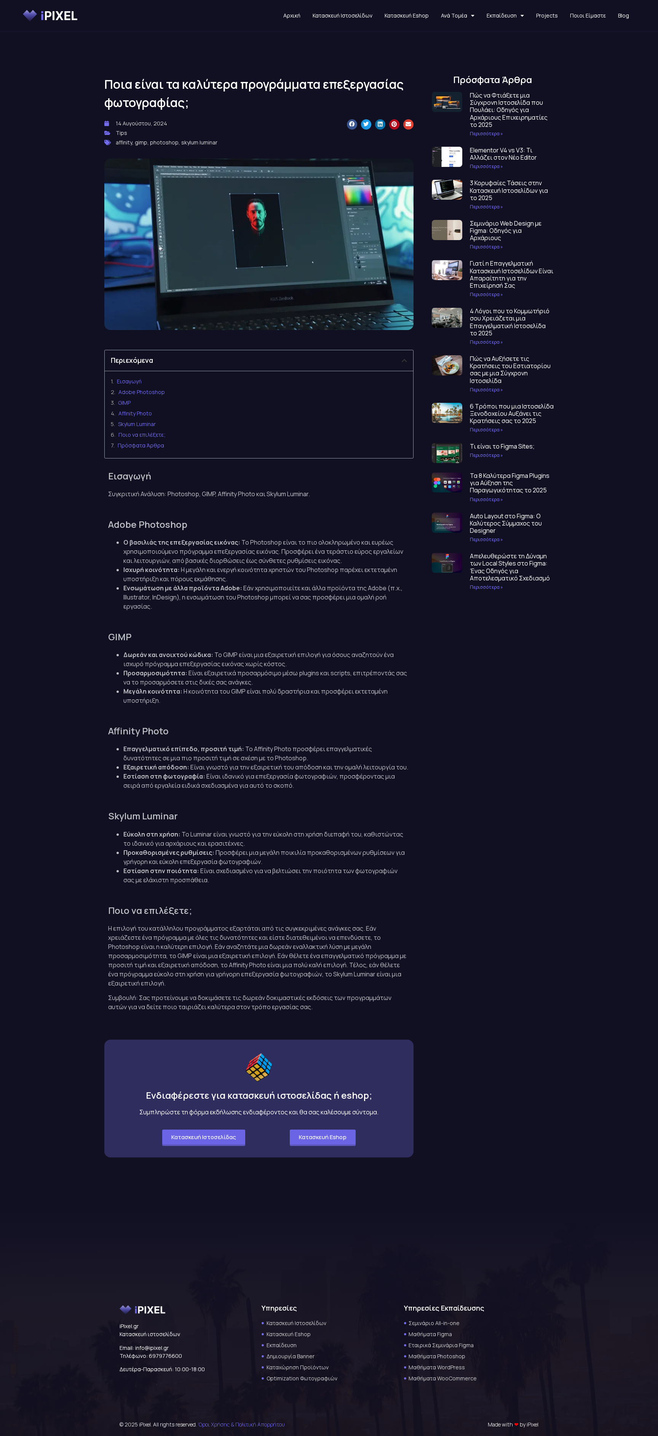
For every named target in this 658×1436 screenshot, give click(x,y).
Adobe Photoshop (141, 392)
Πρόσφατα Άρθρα (141, 445)
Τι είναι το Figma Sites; (502, 446)
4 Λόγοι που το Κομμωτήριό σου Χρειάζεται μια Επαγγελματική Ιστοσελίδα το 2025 (509, 322)
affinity (124, 142)
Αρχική (291, 15)
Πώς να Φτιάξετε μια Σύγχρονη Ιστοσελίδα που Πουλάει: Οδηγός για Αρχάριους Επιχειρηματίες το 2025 (509, 110)
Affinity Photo (135, 413)
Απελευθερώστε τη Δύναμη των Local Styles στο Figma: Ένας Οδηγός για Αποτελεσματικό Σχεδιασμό (510, 567)
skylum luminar (199, 142)
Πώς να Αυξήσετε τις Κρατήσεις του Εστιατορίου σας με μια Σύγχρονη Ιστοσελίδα (510, 369)
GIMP (124, 402)
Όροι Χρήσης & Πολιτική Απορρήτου (241, 1424)
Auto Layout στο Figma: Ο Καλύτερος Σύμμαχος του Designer (506, 523)
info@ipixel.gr (152, 1347)
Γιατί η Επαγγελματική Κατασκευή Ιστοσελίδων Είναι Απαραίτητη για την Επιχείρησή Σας (511, 274)
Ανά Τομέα (454, 15)
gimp (141, 142)
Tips (121, 132)
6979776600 (165, 1355)
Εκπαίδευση (502, 15)
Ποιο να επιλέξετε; (142, 434)
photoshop (164, 142)
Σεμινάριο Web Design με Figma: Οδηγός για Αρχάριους (505, 230)
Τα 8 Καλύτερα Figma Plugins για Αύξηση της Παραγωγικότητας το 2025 (509, 482)
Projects (547, 15)
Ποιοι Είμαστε (588, 15)
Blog (623, 15)
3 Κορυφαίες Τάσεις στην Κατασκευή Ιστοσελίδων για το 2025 (509, 190)
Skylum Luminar (137, 424)
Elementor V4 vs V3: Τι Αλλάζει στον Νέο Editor (503, 154)
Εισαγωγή (129, 381)
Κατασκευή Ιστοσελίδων (342, 15)
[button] (352, 124)
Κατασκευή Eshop (407, 15)
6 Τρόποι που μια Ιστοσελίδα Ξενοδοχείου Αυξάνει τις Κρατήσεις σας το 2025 (512, 413)
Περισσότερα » (486, 133)
